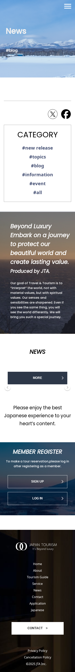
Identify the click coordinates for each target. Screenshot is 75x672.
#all (37, 192)
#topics (37, 156)
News (37, 590)
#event (37, 183)
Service (37, 584)
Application (37, 603)
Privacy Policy (37, 651)
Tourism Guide (37, 577)
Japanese (37, 610)
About (37, 570)
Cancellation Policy (37, 657)
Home (37, 564)
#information (37, 174)
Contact (37, 597)
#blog (37, 165)
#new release (37, 148)
